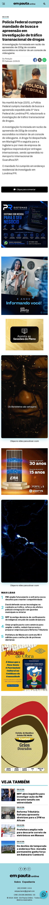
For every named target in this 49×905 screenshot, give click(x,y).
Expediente (28, 882)
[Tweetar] (40, 60)
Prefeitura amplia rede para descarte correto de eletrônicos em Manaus (31, 832)
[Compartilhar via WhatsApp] (44, 60)
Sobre (17, 882)
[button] (44, 895)
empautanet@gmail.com (25, 891)
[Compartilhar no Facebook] (35, 60)
